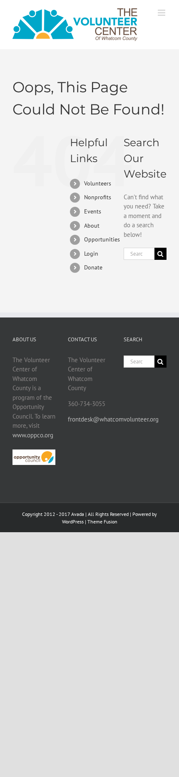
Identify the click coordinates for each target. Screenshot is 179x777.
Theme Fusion (102, 521)
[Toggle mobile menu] (162, 12)
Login (91, 253)
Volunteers (97, 183)
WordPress (73, 521)
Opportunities (102, 239)
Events (92, 211)
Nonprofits (97, 197)
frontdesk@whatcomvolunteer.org (113, 419)
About (91, 225)
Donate (93, 267)
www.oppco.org (32, 435)
